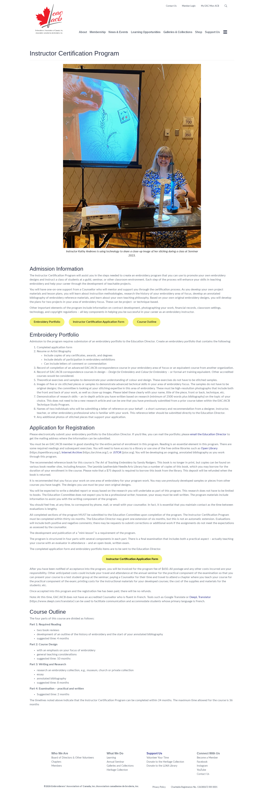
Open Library (209, 448)
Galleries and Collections (120, 766)
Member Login (189, 6)
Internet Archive (72, 452)
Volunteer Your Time (158, 758)
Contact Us (171, 6)
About (83, 32)
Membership (98, 32)
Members (56, 766)
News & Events (118, 32)
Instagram (202, 766)
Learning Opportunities (146, 32)
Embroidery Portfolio (47, 321)
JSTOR (117, 452)
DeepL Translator (200, 597)
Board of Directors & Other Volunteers (72, 758)
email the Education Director (208, 434)
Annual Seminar (115, 762)
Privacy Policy (159, 787)
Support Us (212, 32)
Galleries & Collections (177, 32)
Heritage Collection (117, 770)
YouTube (201, 770)
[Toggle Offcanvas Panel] (225, 32)
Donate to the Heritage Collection (165, 762)
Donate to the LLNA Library (162, 766)
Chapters (56, 762)
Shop (198, 32)
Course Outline (146, 321)
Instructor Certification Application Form (98, 321)
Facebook (202, 762)
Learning (111, 758)
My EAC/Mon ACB (210, 6)
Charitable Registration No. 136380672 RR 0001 (194, 787)
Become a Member (207, 758)
